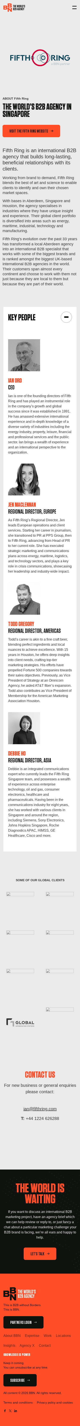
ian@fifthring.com (40, 1108)
